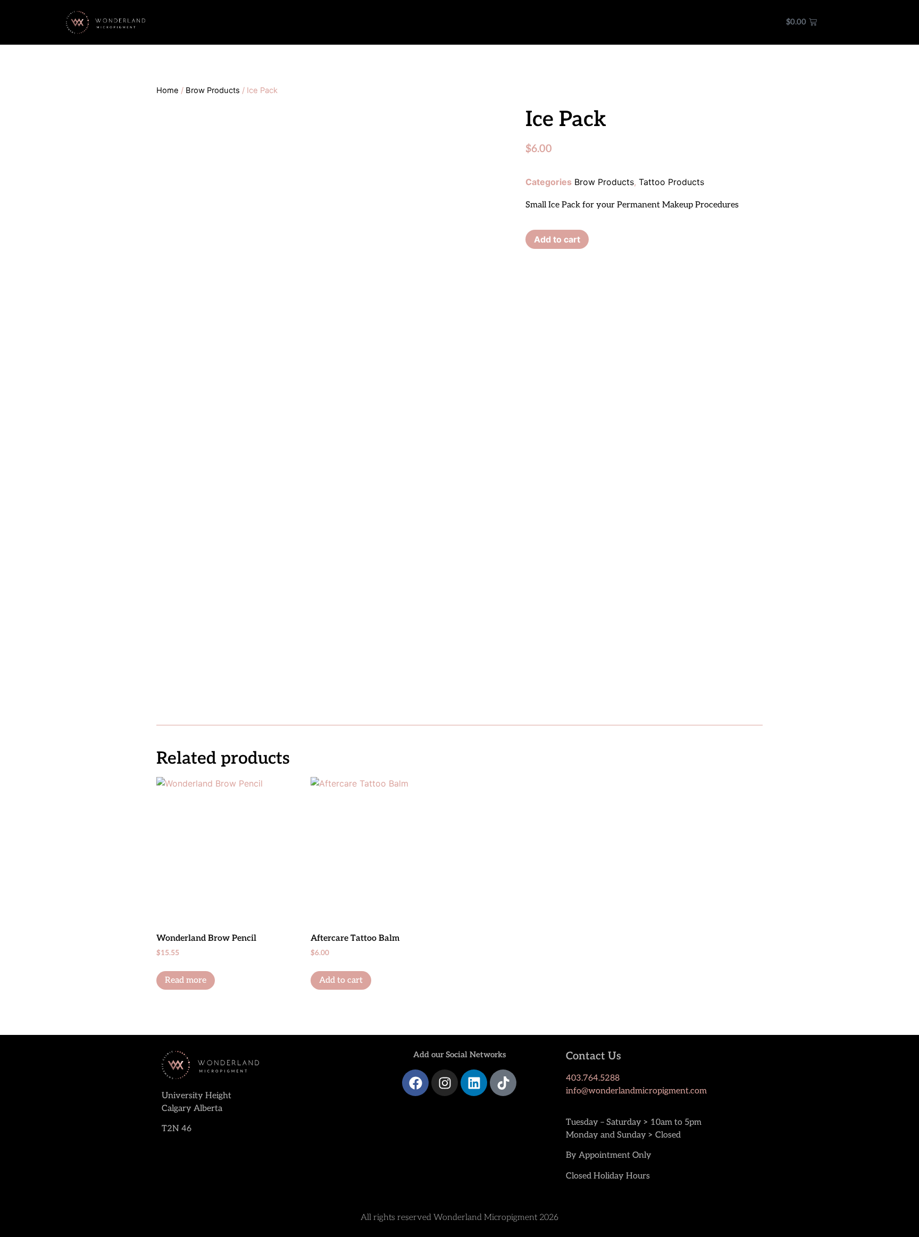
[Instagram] (444, 1082)
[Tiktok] (503, 1082)
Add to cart (557, 239)
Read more (185, 980)
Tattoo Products (671, 182)
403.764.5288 (593, 1078)
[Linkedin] (474, 1082)
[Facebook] (415, 1082)
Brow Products (213, 90)
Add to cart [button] (341, 980)
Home (167, 90)
